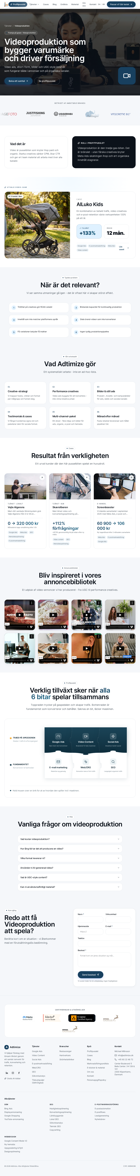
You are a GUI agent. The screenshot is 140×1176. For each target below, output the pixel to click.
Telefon (81, 938)
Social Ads (36, 1059)
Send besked (89, 974)
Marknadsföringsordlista (98, 1063)
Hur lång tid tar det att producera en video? (41, 848)
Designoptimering (12, 1151)
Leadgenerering (102, 1115)
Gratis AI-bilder (14, 1078)
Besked (82, 950)
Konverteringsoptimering (61, 1112)
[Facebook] (18, 1072)
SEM (6, 1104)
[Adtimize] (6, 4)
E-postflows (100, 1112)
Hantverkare (65, 1055)
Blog (55, 4)
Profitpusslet (19, 4)
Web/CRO (36, 1067)
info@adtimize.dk (125, 1055)
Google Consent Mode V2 (15, 1141)
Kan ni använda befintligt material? (37, 887)
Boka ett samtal (17, 81)
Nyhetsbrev (100, 1119)
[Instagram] (12, 1072)
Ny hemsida (9, 1144)
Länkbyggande (56, 1115)
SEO (34, 1072)
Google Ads (37, 1051)
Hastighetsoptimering (59, 1108)
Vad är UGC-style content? (33, 877)
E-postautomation (103, 1108)
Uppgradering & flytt (13, 1148)
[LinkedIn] (6, 1072)
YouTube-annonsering (14, 1119)
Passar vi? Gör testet (119, 4)
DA (99, 4)
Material (75, 4)
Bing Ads (8, 1108)
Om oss (84, 4)
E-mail (109, 926)
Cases (46, 4)
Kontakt (93, 4)
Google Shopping (12, 1115)
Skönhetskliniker (66, 1059)
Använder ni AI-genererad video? (36, 867)
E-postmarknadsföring (42, 1063)
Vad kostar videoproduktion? (34, 839)
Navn (81, 914)
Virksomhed (111, 914)
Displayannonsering (13, 1112)
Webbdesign (10, 1137)
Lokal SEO (54, 1119)
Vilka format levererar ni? (32, 858)
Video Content (38, 1055)
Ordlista (64, 4)
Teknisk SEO (55, 1126)
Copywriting (55, 1130)
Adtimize (13, 1047)
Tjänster (33, 4)
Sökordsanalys (38, 1076)
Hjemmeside (83, 926)
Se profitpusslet (47, 81)
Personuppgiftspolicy (96, 1080)
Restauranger (65, 1051)
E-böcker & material (96, 1067)
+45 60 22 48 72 (125, 1059)
